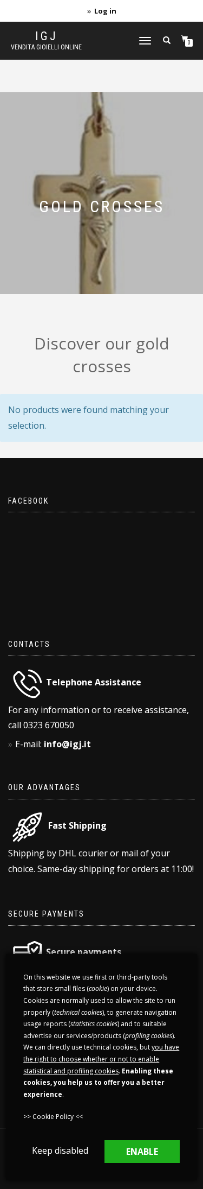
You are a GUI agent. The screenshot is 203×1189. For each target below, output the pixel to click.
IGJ (46, 36)
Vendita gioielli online (46, 47)
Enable (142, 1152)
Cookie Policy (53, 1116)
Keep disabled (60, 1150)
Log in (105, 11)
